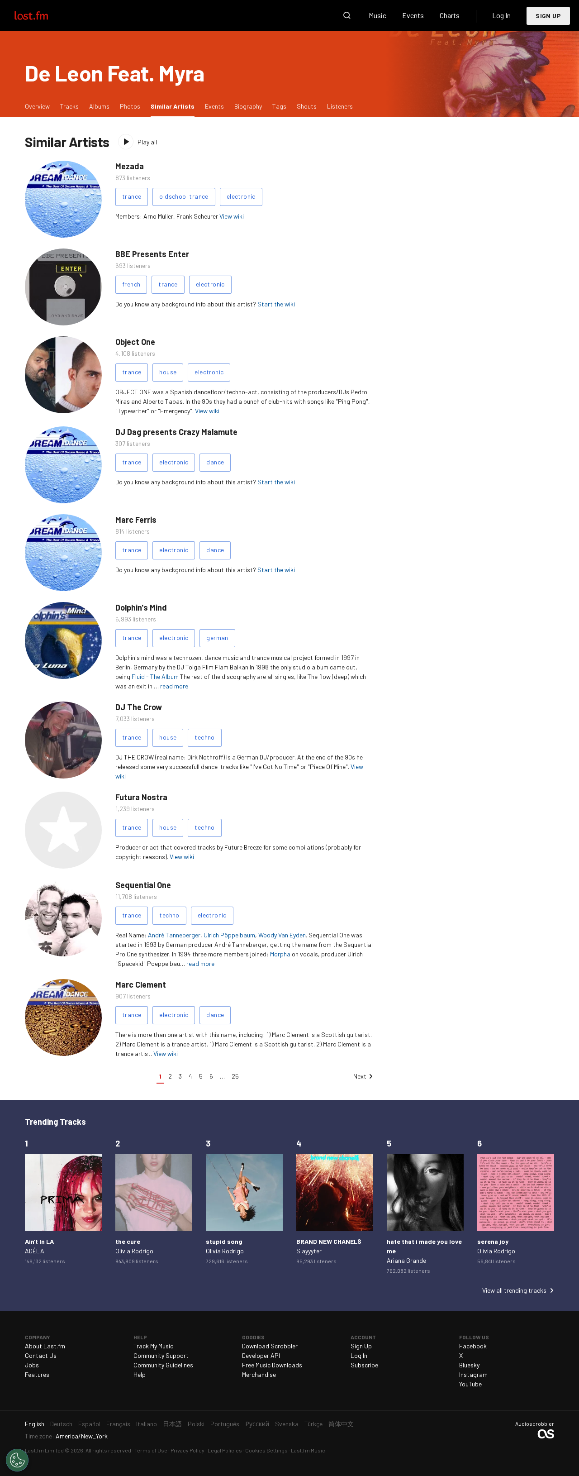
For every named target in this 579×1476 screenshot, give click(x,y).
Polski (196, 1424)
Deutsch (61, 1424)
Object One (135, 342)
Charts (450, 15)
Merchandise (259, 1374)
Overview (37, 106)
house (167, 372)
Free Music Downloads (272, 1365)
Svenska (287, 1424)
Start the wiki (276, 304)
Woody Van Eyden (282, 935)
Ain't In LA (39, 1241)
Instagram (473, 1374)
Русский (257, 1424)
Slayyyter (309, 1251)
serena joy (492, 1241)
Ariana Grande (406, 1260)
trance (131, 196)
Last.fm (41, 15)
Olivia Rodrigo (134, 1251)
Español (89, 1424)
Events (413, 15)
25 (235, 1076)
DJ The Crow (138, 707)
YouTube (470, 1384)
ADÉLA (34, 1251)
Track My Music (153, 1346)
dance (215, 462)
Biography (248, 106)
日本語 (172, 1424)
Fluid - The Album (155, 676)
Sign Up (548, 15)
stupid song (224, 1241)
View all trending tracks (514, 1290)
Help (139, 1374)
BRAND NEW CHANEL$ (328, 1241)
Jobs (32, 1365)
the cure (127, 1241)
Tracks (69, 106)
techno (204, 737)
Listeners (340, 106)
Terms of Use (150, 1450)
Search (347, 15)
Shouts (307, 106)
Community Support (161, 1355)
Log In (501, 15)
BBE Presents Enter (152, 254)
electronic (241, 196)
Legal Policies (225, 1450)
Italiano (146, 1424)
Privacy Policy (187, 1450)
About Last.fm (45, 1346)
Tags (279, 106)
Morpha (280, 954)
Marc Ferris (136, 520)
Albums (99, 106)
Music (377, 15)
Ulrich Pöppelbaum (229, 935)
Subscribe (364, 1365)
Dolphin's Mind (141, 607)
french (131, 284)
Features (37, 1374)
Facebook (473, 1346)
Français (118, 1424)
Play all (147, 142)
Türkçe (313, 1424)
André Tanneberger (174, 935)
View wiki (231, 216)
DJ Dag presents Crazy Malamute (176, 432)
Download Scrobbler (270, 1346)
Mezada (129, 166)
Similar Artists (175, 106)
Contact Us (41, 1355)
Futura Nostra (141, 797)
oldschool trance (183, 196)
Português (224, 1424)
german (217, 637)
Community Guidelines (163, 1365)
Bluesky (469, 1365)
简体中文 (341, 1424)
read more (174, 686)
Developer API (261, 1355)
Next (359, 1076)
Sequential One (143, 885)
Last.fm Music (308, 1450)
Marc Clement (140, 984)
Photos (130, 106)
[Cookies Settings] (17, 1460)
